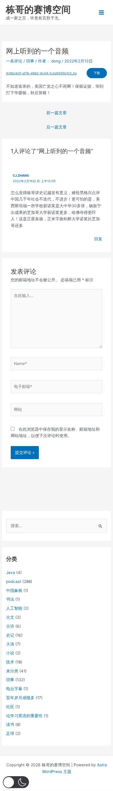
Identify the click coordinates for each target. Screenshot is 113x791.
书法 (10, 599)
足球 (10, 733)
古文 (10, 617)
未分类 (12, 671)
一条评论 (14, 61)
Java (10, 572)
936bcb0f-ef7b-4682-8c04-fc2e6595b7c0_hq (41, 73)
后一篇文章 (56, 127)
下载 (97, 73)
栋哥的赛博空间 (38, 9)
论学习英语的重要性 (24, 715)
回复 (98, 239)
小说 (10, 653)
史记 (10, 635)
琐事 (30, 61)
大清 (10, 644)
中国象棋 (14, 590)
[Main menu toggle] (101, 13)
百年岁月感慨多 (20, 697)
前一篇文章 (56, 112)
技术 (10, 662)
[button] (16, 782)
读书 (10, 724)
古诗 (10, 626)
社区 (10, 706)
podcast (13, 581)
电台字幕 (14, 688)
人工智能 (14, 608)
